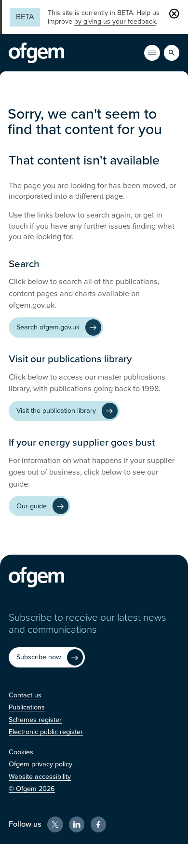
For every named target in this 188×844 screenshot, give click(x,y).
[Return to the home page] (36, 53)
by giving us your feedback (115, 21)
